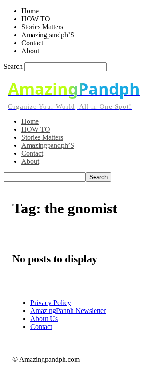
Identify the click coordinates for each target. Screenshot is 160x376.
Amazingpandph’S (47, 35)
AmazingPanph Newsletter (68, 310)
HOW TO (35, 19)
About (30, 51)
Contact (32, 43)
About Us (44, 318)
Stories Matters (42, 27)
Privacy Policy (50, 302)
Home (30, 11)
